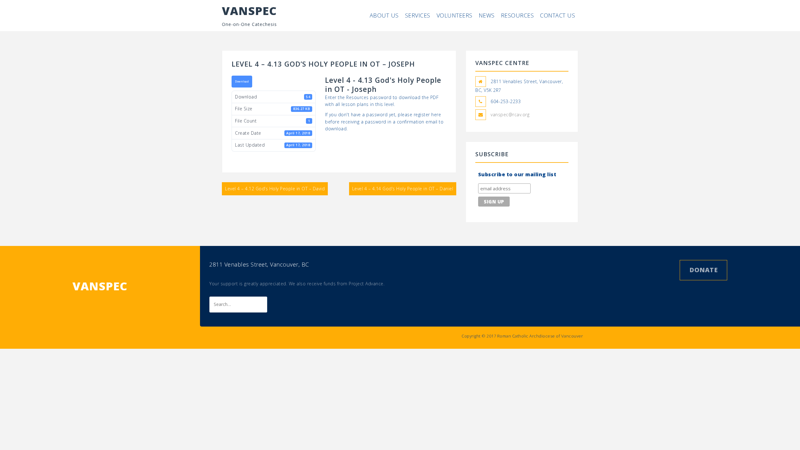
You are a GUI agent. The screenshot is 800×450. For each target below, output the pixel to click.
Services (417, 15)
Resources (517, 15)
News (487, 15)
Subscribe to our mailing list (517, 174)
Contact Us (557, 15)
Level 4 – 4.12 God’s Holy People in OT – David (275, 189)
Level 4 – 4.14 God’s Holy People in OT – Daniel (402, 189)
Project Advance (366, 284)
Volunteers (454, 15)
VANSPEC (249, 10)
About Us (384, 15)
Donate (703, 270)
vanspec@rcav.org (510, 115)
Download (242, 81)
